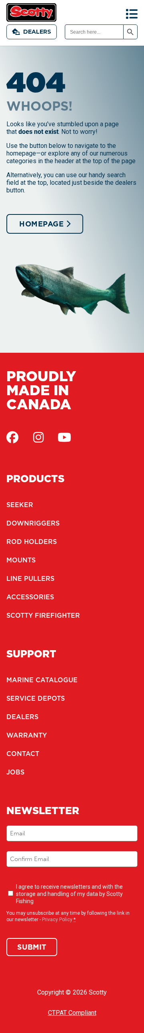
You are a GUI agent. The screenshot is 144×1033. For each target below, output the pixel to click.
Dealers (37, 31)
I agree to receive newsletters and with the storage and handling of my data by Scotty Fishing (69, 893)
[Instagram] (38, 437)
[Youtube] (64, 437)
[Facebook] (12, 437)
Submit (31, 947)
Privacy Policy (57, 919)
